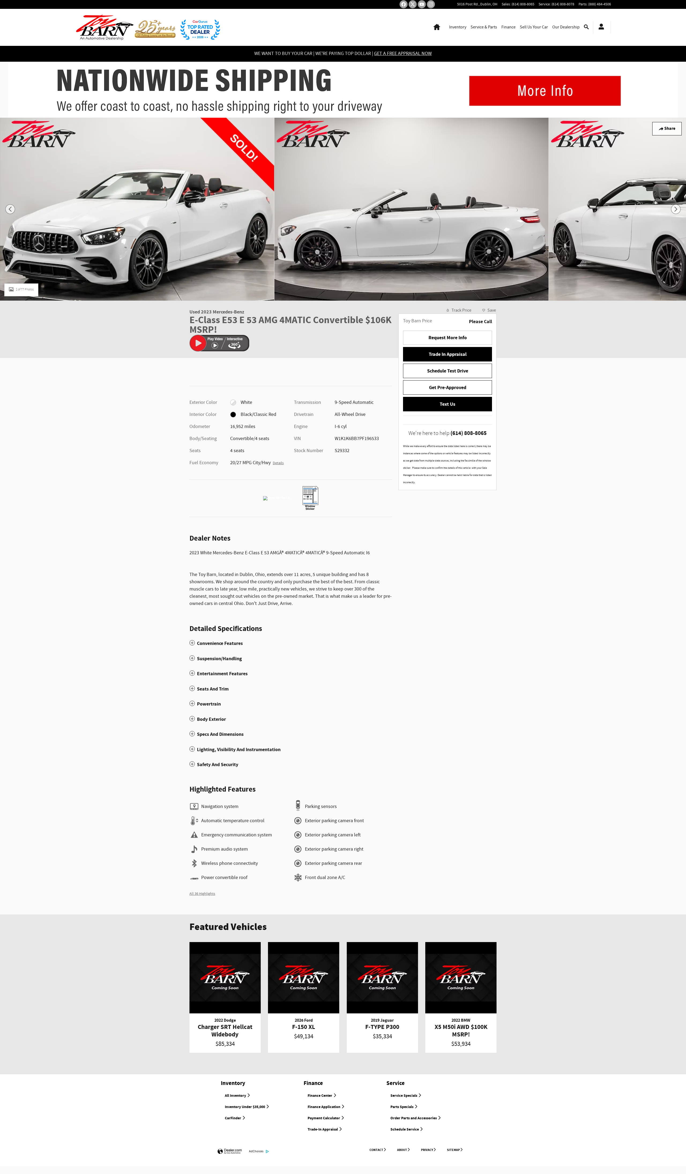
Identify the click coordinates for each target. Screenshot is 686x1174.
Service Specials (404, 1095)
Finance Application (324, 1107)
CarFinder (233, 1118)
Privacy (427, 1150)
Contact (376, 1150)
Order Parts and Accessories (414, 1118)
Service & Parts (484, 27)
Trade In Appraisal (448, 354)
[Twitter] (413, 4)
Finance (508, 27)
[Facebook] (404, 4)
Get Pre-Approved (447, 387)
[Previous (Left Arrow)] (10, 209)
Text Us (447, 404)
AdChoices (256, 1151)
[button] (290, 643)
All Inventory (236, 1095)
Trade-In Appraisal (323, 1129)
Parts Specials (402, 1107)
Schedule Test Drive (447, 371)
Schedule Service (405, 1129)
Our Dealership (566, 27)
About (402, 1150)
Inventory (457, 27)
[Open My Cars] (599, 27)
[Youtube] (422, 4)
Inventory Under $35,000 (245, 1107)
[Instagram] (431, 4)
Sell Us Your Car (534, 27)
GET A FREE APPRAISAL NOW (403, 53)
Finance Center (320, 1095)
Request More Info (447, 337)
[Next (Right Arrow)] (676, 209)
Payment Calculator (324, 1118)
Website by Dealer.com (230, 1151)
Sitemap (453, 1150)
